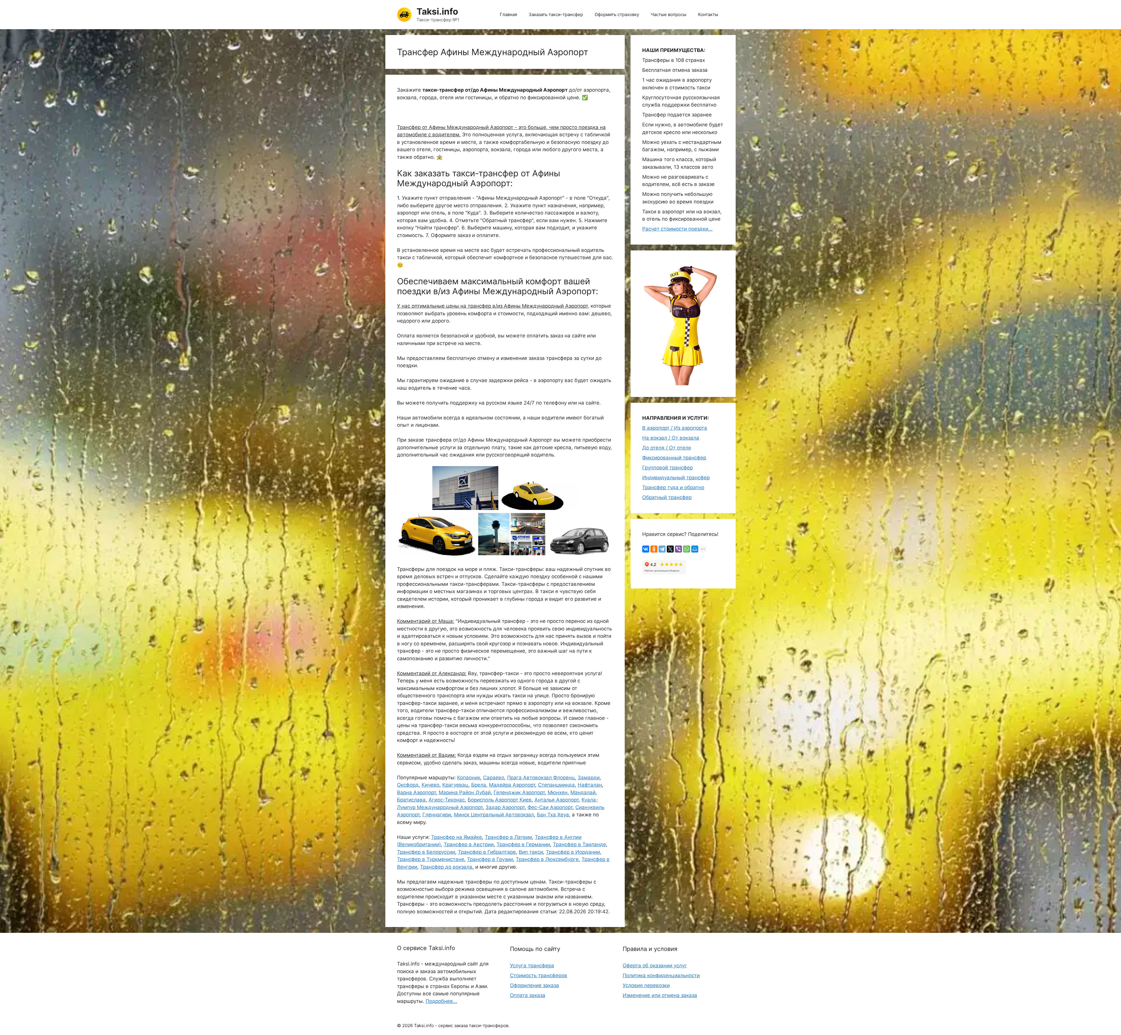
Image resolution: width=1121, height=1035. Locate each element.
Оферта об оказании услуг (655, 965)
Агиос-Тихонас (447, 800)
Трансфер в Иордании (573, 852)
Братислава (411, 800)
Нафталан (590, 785)
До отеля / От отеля (666, 448)
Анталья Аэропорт (557, 800)
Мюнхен (558, 792)
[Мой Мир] (694, 549)
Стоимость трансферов (538, 975)
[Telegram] (662, 549)
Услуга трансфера (532, 965)
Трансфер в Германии (523, 844)
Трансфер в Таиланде (579, 844)
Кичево (430, 785)
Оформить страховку (617, 14)
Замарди (589, 777)
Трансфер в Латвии (508, 837)
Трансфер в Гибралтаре (487, 852)
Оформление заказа (534, 985)
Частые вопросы (668, 14)
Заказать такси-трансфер (556, 14)
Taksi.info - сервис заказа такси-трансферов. (461, 1025)
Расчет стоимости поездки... (677, 229)
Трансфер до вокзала (446, 867)
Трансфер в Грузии (490, 859)
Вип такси (531, 852)
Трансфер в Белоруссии (426, 852)
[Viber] (678, 549)
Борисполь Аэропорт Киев (500, 800)
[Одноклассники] (653, 549)
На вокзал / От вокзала (670, 438)
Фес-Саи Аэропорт (550, 807)
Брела (478, 785)
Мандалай (583, 792)
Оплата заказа (527, 995)
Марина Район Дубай (465, 792)
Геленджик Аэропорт (519, 792)
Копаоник (468, 777)
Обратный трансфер (667, 497)
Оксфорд (408, 785)
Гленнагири (436, 815)
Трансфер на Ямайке (456, 837)
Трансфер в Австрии (469, 844)
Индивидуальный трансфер (676, 477)
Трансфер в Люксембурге (547, 859)
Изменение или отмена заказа (660, 995)
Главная (508, 14)
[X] (670, 549)
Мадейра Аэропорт (512, 785)
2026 (407, 1025)
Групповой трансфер (667, 468)
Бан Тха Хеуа (553, 815)
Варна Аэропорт (416, 792)
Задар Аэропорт (505, 807)
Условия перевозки (646, 985)
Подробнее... (441, 1001)
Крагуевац (455, 785)
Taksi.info (437, 11)
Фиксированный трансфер (674, 458)
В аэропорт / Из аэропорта (674, 428)
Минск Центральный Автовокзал (494, 815)
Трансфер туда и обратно (673, 487)
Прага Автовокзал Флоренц (541, 777)
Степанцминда (556, 785)
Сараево (493, 777)
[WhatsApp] (686, 549)
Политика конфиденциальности (661, 975)
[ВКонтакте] (645, 549)
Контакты (708, 14)
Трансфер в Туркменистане (430, 859)
